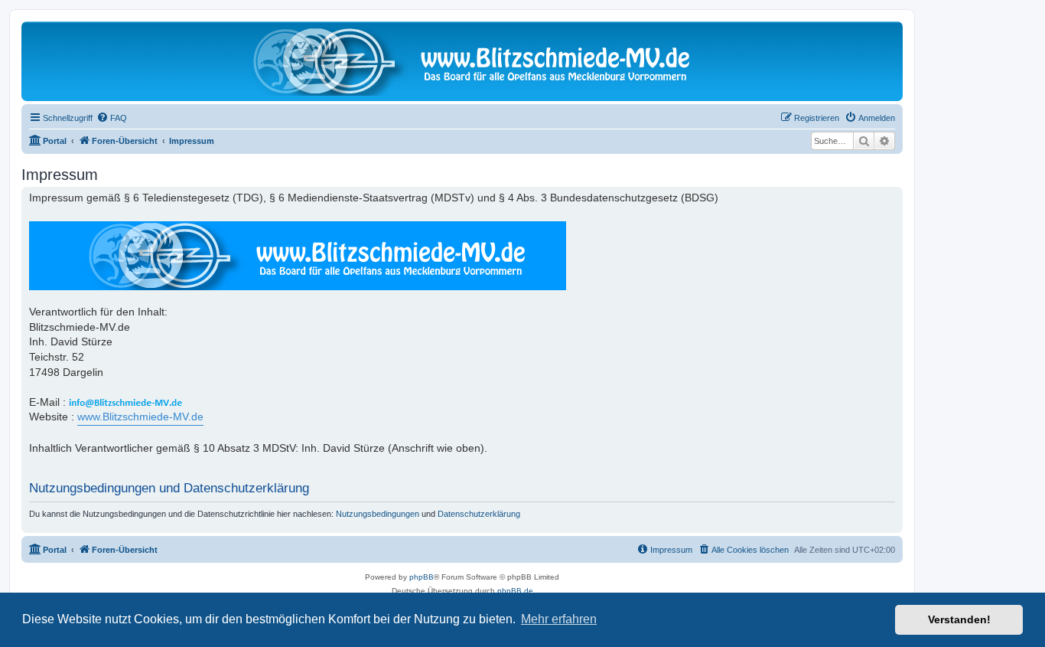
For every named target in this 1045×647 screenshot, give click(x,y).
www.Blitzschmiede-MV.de (140, 416)
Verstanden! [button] (959, 619)
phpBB (421, 577)
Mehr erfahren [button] (559, 619)
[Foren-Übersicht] (462, 61)
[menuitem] (111, 118)
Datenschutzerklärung (479, 513)
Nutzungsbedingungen (377, 513)
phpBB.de (515, 591)
